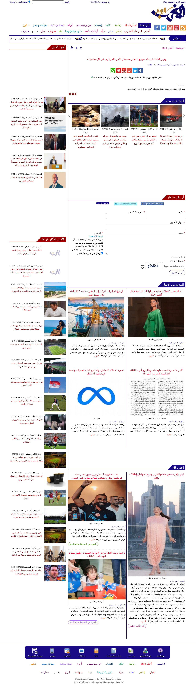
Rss (96, 656)
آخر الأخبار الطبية (137, 626)
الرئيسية (180, 47)
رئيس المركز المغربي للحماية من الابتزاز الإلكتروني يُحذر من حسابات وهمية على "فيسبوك (26, 272)
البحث (66, 2)
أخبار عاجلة (167, 47)
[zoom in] (72, 47)
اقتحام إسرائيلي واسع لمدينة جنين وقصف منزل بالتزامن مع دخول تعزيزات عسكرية (131, 38)
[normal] (76, 47)
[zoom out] (80, 47)
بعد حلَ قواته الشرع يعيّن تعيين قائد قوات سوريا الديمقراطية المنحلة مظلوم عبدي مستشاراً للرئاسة (26, 105)
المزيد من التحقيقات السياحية (83, 544)
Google (12, 2)
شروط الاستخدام (96, 236)
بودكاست (160, 656)
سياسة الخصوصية (35, 656)
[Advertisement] (80, 13)
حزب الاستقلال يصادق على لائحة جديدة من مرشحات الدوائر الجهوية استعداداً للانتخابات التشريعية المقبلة (26, 161)
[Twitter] (125, 205)
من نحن (131, 656)
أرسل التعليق (177, 272)
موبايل (53, 656)
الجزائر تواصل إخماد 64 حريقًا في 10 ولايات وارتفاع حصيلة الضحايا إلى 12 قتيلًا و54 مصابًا (173, 140)
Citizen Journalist (114, 656)
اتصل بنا (67, 656)
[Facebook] (152, 205)
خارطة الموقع (146, 656)
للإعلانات (82, 656)
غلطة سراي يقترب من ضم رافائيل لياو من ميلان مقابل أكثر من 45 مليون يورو (144, 140)
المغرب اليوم (23, 2)
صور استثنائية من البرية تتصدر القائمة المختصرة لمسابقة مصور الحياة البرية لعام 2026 (26, 124)
